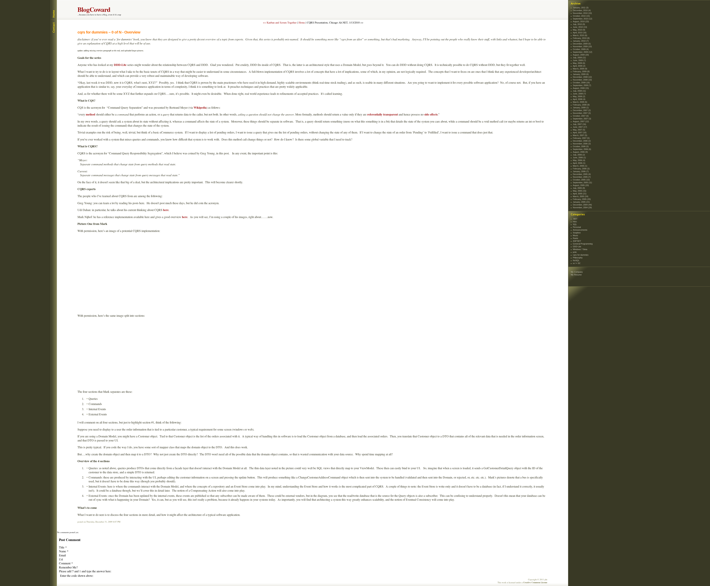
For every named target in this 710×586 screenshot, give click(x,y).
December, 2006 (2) (582, 141)
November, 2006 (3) (582, 144)
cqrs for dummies (581, 255)
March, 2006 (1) (580, 166)
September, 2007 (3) (582, 119)
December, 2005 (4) (582, 174)
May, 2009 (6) (579, 63)
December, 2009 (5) (582, 44)
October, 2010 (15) (581, 16)
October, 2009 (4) (581, 49)
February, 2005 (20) (582, 199)
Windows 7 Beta (580, 249)
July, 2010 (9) (579, 24)
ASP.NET (577, 241)
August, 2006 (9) (580, 152)
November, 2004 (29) (582, 207)
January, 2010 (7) (581, 41)
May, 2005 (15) (579, 191)
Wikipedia (200, 107)
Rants (575, 238)
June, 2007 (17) (580, 127)
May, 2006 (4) (579, 160)
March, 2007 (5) (580, 135)
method (90, 114)
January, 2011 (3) (581, 7)
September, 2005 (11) (582, 182)
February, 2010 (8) (581, 38)
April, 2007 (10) (579, 132)
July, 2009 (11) (579, 57)
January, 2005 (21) (581, 202)
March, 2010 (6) (580, 35)
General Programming (583, 244)
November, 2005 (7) (582, 177)
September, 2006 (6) (582, 149)
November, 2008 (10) (582, 80)
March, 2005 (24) (580, 196)
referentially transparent (382, 114)
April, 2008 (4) (579, 99)
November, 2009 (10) (582, 46)
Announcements (580, 230)
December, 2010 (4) (582, 10)
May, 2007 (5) (579, 130)
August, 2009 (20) (581, 55)
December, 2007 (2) (582, 110)
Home (53, 10)
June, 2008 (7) (579, 94)
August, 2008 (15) (581, 88)
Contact (53, 27)
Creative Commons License (535, 582)
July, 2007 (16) (579, 124)
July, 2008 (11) (579, 91)
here (166, 210)
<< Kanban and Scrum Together (280, 22)
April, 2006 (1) (579, 163)
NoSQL (576, 260)
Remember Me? (68, 567)
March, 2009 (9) (580, 69)
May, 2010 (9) (579, 30)
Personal (577, 227)
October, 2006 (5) (581, 146)
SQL (575, 224)
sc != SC (577, 263)
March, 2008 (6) (580, 102)
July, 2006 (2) (579, 155)
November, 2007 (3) (582, 113)
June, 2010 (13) (580, 27)
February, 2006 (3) (581, 169)
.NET (575, 219)
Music (575, 235)
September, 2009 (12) (582, 52)
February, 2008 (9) (581, 105)
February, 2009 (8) (581, 71)
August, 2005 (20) (581, 185)
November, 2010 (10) (582, 13)
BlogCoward (93, 9)
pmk (575, 252)
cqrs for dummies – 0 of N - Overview (108, 32)
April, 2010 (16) (579, 32)
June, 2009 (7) (579, 60)
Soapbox (577, 233)
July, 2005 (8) (579, 188)
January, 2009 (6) (581, 74)
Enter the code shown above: (76, 575)
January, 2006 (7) (581, 171)
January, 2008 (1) (581, 107)
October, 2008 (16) (581, 82)
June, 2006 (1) (579, 157)
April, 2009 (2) (579, 66)
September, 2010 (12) (582, 19)
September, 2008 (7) (582, 85)
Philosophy (578, 258)
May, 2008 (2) (579, 96)
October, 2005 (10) (581, 180)
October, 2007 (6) (581, 116)
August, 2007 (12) (581, 121)
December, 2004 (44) (582, 205)
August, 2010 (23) (581, 21)
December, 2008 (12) (582, 77)
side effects (431, 114)
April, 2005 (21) (579, 193)
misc (575, 221)
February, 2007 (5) (581, 138)
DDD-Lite (120, 65)
